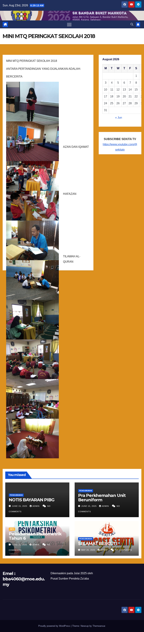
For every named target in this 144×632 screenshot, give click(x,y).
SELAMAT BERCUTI (97, 543)
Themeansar (99, 626)
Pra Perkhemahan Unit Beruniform (102, 497)
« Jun (118, 117)
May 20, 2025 (88, 550)
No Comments (123, 550)
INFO (12, 529)
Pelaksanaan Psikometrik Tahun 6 (35, 536)
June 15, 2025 (20, 506)
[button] (131, 24)
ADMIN (36, 506)
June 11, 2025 (20, 545)
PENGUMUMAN (16, 495)
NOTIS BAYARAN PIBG (31, 499)
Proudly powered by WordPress (54, 626)
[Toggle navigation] (69, 24)
